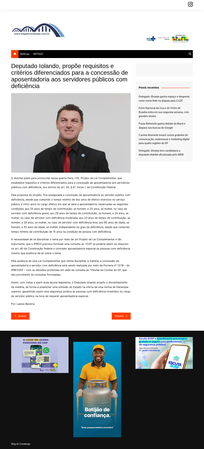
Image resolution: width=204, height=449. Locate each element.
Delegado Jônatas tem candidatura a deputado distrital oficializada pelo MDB (161, 152)
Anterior (22, 316)
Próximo (119, 316)
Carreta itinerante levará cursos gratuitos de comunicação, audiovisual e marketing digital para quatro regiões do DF (164, 139)
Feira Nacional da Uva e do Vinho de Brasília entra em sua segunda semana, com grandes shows (164, 112)
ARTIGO (38, 54)
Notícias (24, 54)
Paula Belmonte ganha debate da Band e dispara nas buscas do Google (162, 125)
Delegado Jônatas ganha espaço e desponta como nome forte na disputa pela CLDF (164, 98)
